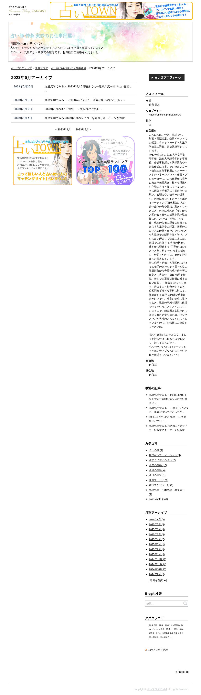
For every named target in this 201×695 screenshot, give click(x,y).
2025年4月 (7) (157, 539)
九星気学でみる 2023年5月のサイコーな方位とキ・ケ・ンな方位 (85, 118)
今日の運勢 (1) (157, 475)
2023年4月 (64, 129)
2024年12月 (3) (157, 559)
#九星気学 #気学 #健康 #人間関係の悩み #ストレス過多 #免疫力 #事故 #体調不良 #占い (166, 629)
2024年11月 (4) (157, 564)
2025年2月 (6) (157, 549)
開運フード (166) (158, 480)
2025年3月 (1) (157, 544)
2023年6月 (82, 129)
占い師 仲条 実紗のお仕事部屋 (41, 35)
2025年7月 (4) (157, 524)
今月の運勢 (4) (157, 470)
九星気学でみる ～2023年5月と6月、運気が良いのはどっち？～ (85, 100)
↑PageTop (182, 672)
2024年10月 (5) (157, 569)
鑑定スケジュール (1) (161, 485)
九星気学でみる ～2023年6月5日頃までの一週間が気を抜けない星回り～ (88, 88)
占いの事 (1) (156, 450)
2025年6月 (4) (157, 529)
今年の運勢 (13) (158, 465)
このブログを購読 (158, 649)
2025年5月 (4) (157, 534)
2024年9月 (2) (157, 574)
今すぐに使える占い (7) (162, 460)
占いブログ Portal (157, 689)
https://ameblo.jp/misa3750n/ (165, 114)
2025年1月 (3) (157, 554)
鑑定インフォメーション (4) (165, 455)
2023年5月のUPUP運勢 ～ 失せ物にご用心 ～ (74, 109)
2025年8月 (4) (157, 519)
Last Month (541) (158, 499)
